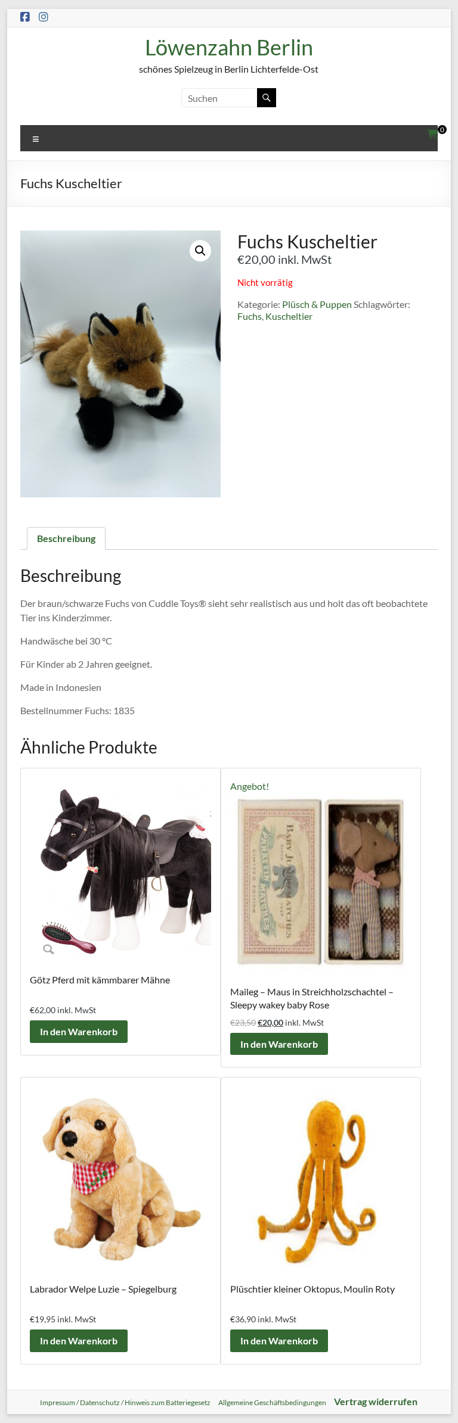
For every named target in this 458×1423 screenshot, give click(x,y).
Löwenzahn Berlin (229, 47)
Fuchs (249, 316)
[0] (432, 134)
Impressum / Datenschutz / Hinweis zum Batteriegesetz (125, 1402)
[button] (200, 250)
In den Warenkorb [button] (78, 1031)
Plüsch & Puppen (317, 304)
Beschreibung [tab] (66, 538)
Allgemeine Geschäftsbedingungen (272, 1402)
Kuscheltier (288, 316)
